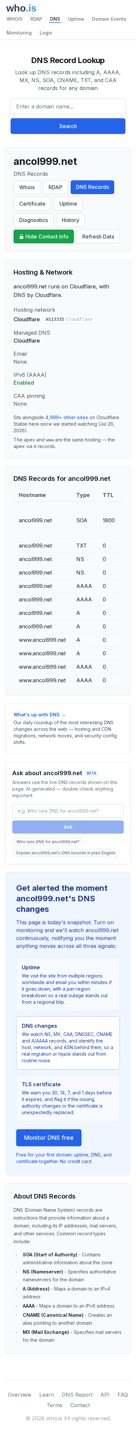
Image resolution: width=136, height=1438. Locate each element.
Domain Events (109, 19)
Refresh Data (98, 236)
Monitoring (19, 32)
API (105, 1394)
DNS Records (92, 187)
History (70, 220)
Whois (27, 187)
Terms (54, 1405)
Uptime (76, 19)
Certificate (32, 203)
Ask (68, 827)
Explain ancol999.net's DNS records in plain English (66, 852)
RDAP (36, 19)
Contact (80, 1405)
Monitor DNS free (49, 1137)
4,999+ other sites (66, 417)
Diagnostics (33, 220)
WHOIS (14, 19)
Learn (46, 1394)
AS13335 (69, 319)
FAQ (123, 1394)
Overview (19, 1394)
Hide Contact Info (47, 236)
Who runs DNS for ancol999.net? (48, 841)
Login (46, 32)
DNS (55, 19)
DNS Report (77, 1394)
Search (68, 126)
